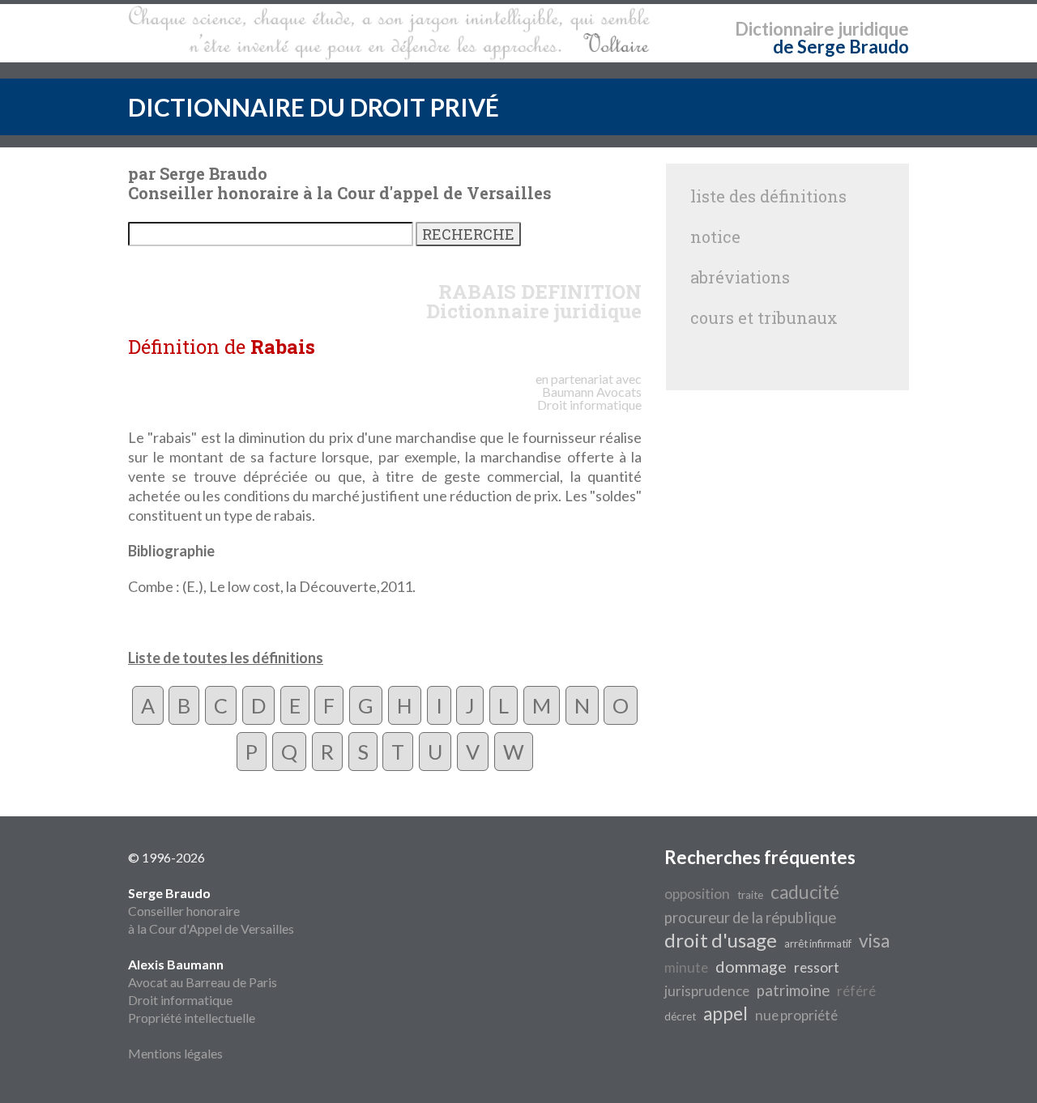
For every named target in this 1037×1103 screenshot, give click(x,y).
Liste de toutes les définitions (225, 657)
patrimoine (793, 990)
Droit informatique (180, 999)
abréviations (740, 276)
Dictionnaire (784, 29)
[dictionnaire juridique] (389, 33)
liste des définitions (768, 196)
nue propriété (796, 1015)
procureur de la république (750, 917)
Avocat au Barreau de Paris (202, 982)
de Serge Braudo (841, 46)
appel (725, 1013)
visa (874, 941)
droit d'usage (720, 940)
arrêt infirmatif (817, 943)
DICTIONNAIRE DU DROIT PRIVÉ (313, 106)
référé (856, 990)
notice (715, 236)
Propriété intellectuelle (191, 1017)
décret (680, 1016)
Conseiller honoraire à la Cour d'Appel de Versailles (211, 910)
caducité (804, 892)
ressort (816, 967)
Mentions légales (175, 1053)
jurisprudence (706, 990)
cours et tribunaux (764, 317)
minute (686, 967)
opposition (697, 893)
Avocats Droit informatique (589, 398)
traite (750, 894)
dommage (751, 966)
